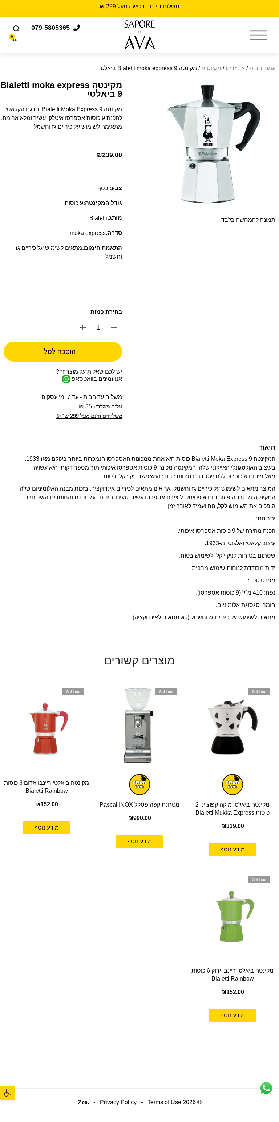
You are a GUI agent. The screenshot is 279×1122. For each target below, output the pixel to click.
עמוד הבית (262, 68)
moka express (88, 233)
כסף (102, 188)
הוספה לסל (60, 351)
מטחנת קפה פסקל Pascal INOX (139, 805)
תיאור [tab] (267, 447)
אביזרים (235, 68)
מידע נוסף (232, 849)
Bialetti (98, 218)
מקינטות (211, 68)
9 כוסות (74, 203)
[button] (7, 1093)
